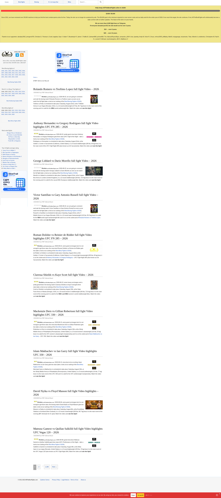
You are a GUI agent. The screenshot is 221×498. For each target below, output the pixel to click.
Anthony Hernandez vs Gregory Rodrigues (60, 257)
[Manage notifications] (217, 495)
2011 (16, 72)
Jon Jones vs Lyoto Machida (14, 135)
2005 (20, 70)
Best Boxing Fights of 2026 (72, 101)
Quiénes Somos (44, 479)
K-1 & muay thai (53, 2)
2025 (16, 77)
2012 (20, 72)
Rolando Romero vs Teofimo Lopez (89, 217)
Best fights (21, 2)
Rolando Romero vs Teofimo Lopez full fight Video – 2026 (66, 89)
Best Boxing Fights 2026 (14, 82)
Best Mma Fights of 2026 (56, 139)
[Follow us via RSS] (22, 56)
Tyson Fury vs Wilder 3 (9, 150)
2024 (13, 77)
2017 (13, 74)
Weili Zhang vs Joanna (9, 154)
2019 (20, 74)
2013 (23, 72)
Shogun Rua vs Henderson (14, 133)
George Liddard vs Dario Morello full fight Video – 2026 (65, 160)
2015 (6, 74)
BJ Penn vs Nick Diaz (14, 137)
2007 (2, 72)
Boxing (36, 2)
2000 (2, 70)
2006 (23, 70)
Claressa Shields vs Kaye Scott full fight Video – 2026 (63, 274)
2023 (9, 77)
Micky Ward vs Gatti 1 (9, 168)
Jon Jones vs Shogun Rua (10, 166)
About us (83, 479)
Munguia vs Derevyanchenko (11, 158)
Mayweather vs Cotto (14, 139)
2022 (6, 77)
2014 (2, 74)
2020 (23, 74)
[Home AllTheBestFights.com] (7, 56)
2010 (13, 72)
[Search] (100, 2)
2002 (9, 70)
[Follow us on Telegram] (17, 56)
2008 (6, 72)
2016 (9, 74)
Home (7, 2)
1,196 (47, 467)
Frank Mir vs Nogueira (14, 141)
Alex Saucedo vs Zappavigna (11, 152)
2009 (9, 72)
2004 (16, 70)
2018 (16, 74)
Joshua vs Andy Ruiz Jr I (9, 164)
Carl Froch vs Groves (8, 160)
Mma (69, 2)
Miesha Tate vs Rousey (9, 162)
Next (54, 467)
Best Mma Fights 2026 (14, 121)
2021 (2, 77)
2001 (6, 70)
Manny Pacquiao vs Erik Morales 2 (12, 156)
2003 (13, 70)
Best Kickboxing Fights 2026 (14, 100)
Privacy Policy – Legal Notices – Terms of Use (65, 479)
